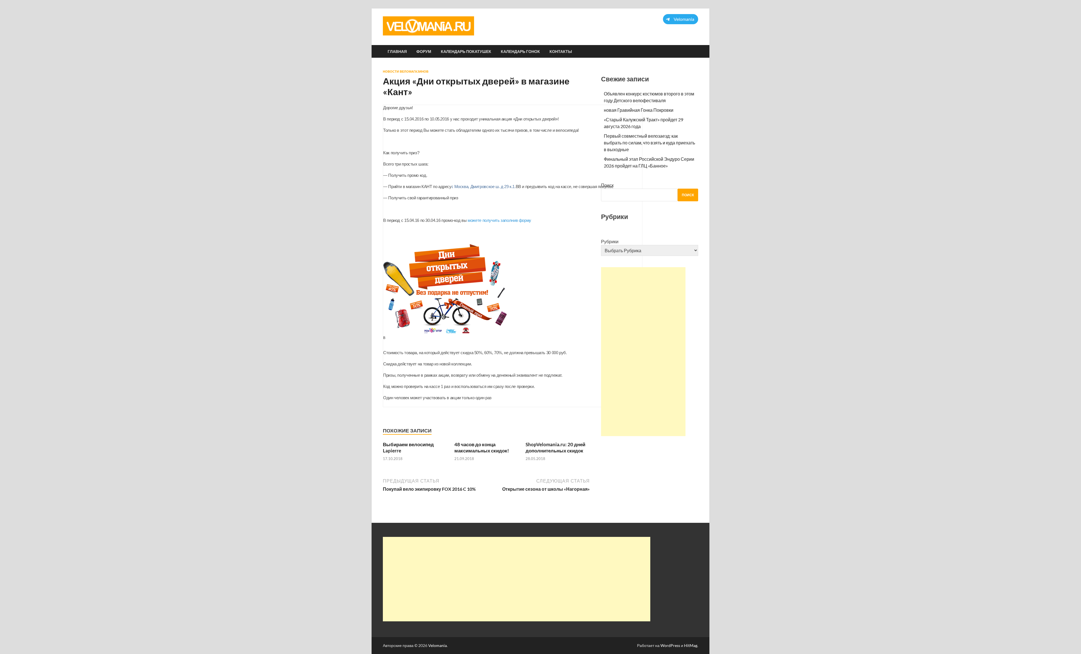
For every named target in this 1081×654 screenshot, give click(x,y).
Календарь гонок (520, 51)
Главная (397, 51)
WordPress (670, 645)
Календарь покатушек (466, 51)
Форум (423, 51)
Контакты (561, 51)
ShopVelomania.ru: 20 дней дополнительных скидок (555, 447)
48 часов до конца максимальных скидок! (481, 447)
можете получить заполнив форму (499, 220)
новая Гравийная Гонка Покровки (638, 110)
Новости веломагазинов (405, 71)
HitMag (690, 645)
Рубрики (609, 241)
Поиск (607, 185)
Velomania (437, 645)
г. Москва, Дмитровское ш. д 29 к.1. (484, 186)
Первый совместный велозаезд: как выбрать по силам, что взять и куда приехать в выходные (649, 142)
